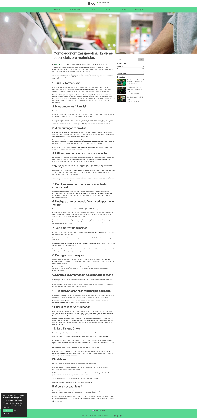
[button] (26, 393)
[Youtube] (121, 415)
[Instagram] (115, 415)
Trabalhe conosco (104, 415)
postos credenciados (101, 340)
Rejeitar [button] (15, 410)
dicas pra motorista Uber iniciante (66, 355)
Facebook (104, 398)
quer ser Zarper (67, 351)
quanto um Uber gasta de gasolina (90, 95)
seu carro (100, 75)
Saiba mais (6, 407)
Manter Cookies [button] (8, 410)
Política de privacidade (94, 415)
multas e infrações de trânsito (80, 149)
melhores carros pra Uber (61, 191)
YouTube (111, 398)
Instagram (98, 398)
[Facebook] (118, 415)
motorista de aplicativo (83, 157)
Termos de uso (84, 415)
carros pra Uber (95, 100)
